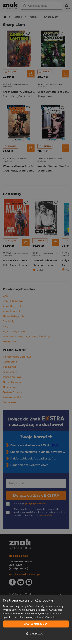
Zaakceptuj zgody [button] (35, 623)
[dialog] (36, 617)
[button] (36, 633)
